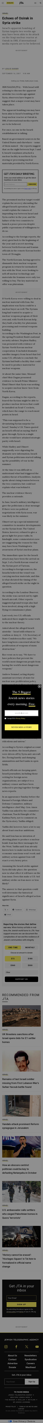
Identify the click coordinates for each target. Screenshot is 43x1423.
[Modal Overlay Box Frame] (21, 712)
